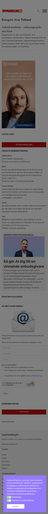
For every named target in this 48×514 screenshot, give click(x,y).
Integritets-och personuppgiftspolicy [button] (21, 494)
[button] (34, 506)
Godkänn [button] (15, 506)
